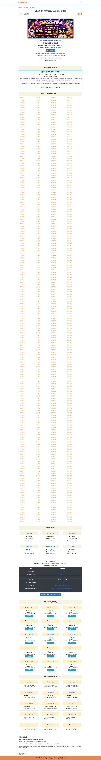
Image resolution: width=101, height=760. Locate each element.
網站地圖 (50, 758)
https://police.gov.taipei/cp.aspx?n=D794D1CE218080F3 (62, 588)
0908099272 (30, 692)
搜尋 (80, 14)
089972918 (29, 648)
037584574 (51, 714)
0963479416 (30, 714)
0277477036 (51, 692)
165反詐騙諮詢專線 (45, 594)
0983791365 (51, 621)
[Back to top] (99, 754)
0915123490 (30, 661)
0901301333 (51, 661)
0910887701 (73, 714)
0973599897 (73, 621)
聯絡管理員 (63, 757)
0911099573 (73, 661)
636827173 (73, 725)
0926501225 (51, 607)
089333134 (29, 725)
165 (64, 571)
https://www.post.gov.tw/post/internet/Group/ (55, 563)
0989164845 (51, 725)
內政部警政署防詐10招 (55, 594)
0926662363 (29, 546)
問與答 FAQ (43, 757)
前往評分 (29, 615)
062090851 (51, 682)
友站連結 (50, 757)
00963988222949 (50, 546)
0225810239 (30, 634)
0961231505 (73, 607)
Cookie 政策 (59, 757)
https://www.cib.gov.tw (62, 582)
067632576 (73, 703)
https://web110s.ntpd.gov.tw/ (62, 577)
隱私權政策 (54, 757)
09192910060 (50, 533)
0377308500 (30, 682)
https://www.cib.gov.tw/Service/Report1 (62, 585)
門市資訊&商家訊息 (57, 47)
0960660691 (29, 533)
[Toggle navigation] (81, 2)
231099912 (73, 682)
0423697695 (73, 648)
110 (61, 571)
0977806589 (30, 703)
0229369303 (51, 703)
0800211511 (62, 574)
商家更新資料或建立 (50, 50)
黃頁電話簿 (21, 2)
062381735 (73, 692)
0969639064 (73, 634)
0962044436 (51, 634)
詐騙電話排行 (38, 757)
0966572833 (30, 621)
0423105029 (51, 648)
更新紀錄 (46, 757)
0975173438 (72, 546)
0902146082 (72, 533)
